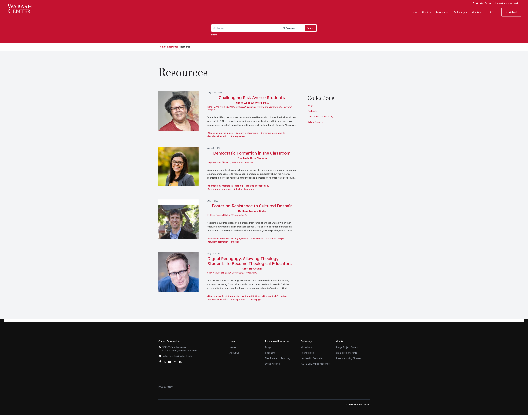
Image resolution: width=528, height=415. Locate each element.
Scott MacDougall (252, 268)
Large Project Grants (347, 347)
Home (414, 12)
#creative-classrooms (247, 133)
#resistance (257, 238)
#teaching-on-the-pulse (220, 133)
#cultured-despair (275, 238)
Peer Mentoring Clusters (348, 358)
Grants (475, 12)
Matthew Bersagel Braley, (227, 215)
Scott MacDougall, (232, 273)
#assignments (238, 299)
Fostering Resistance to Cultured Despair (252, 205)
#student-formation (217, 136)
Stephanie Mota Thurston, (230, 162)
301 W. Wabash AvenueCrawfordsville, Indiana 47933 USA (180, 349)
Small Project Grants (346, 352)
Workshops (306, 347)
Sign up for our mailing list (507, 3)
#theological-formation (274, 296)
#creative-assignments (273, 133)
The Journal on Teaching (320, 116)
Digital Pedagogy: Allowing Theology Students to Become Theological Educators (249, 261)
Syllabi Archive (315, 122)
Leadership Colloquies (312, 358)
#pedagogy (254, 299)
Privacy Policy (165, 386)
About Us (426, 12)
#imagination (238, 136)
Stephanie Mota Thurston (252, 158)
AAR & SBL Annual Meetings (315, 363)
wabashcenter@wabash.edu (177, 356)
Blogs (311, 105)
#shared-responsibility (257, 185)
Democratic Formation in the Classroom (251, 153)
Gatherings (459, 12)
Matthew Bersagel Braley (252, 211)
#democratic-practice (219, 189)
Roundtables (307, 352)
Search (310, 28)
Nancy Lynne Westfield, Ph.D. (252, 102)
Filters (214, 35)
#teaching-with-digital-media (223, 296)
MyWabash (511, 12)
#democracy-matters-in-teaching (225, 185)
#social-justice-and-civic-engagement (227, 238)
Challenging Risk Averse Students (252, 97)
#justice (235, 241)
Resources (440, 12)
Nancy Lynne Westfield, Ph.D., (249, 108)
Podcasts (312, 111)
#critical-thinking (251, 296)
